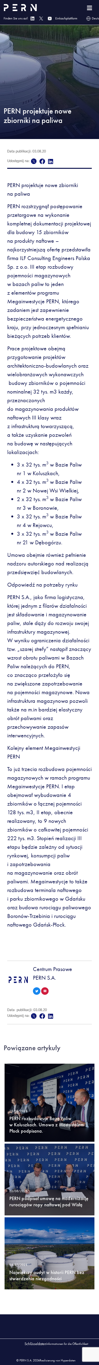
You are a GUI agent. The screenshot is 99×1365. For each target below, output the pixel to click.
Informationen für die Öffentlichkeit (67, 1344)
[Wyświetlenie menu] (89, 8)
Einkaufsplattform (66, 18)
